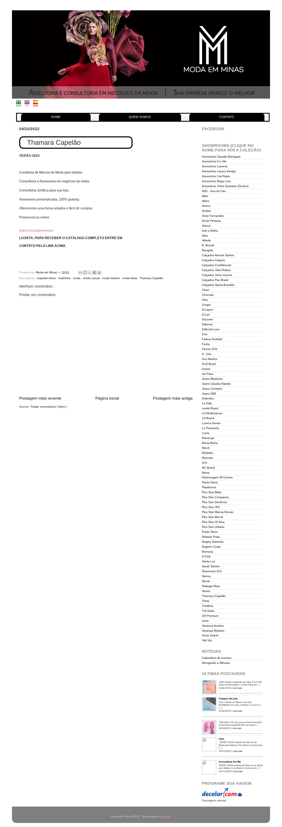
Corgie (206, 304)
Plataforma (209, 487)
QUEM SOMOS (140, 117)
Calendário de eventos (216, 657)
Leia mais (237, 688)
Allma (205, 201)
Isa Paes (207, 373)
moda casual (92, 278)
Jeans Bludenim (212, 378)
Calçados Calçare (213, 260)
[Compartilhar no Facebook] (94, 272)
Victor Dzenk (210, 635)
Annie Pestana (211, 220)
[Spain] (37, 104)
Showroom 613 (212, 571)
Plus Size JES (211, 507)
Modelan (207, 452)
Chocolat (207, 294)
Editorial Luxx (210, 329)
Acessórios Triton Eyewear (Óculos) (225, 186)
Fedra (206, 344)
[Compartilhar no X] (90, 272)
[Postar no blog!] (85, 272)
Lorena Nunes (211, 423)
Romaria (207, 551)
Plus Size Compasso (215, 497)
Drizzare (207, 319)
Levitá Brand (210, 408)
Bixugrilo (207, 250)
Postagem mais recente (40, 398)
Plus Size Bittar (212, 492)
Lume (205, 433)
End (204, 334)
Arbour (206, 225)
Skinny (206, 576)
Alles (205, 196)
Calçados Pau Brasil (215, 280)
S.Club (206, 556)
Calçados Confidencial (216, 265)
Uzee (205, 620)
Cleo (205, 299)
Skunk (206, 581)
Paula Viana (210, 482)
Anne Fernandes (213, 215)
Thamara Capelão (151, 278)
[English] (28, 104)
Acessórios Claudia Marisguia (221, 156)
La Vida (207, 403)
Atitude (206, 240)
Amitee (206, 210)
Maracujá (208, 438)
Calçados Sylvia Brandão (218, 285)
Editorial (207, 324)
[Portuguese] (20, 104)
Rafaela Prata (211, 536)
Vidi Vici (207, 640)
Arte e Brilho (210, 230)
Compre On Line (228, 698)
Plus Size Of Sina (213, 522)
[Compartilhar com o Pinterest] (99, 272)
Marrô (206, 447)
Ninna (206, 472)
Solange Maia (211, 586)
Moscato (207, 457)
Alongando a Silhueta (216, 662)
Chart (205, 289)
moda (77, 278)
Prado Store (210, 531)
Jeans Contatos (212, 388)
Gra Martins (209, 359)
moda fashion (111, 278)
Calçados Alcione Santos (218, 255)
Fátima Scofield (212, 339)
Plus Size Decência (214, 502)
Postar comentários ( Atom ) (49, 406)
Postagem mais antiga (173, 398)
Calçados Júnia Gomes (217, 275)
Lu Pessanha (210, 428)
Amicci (206, 206)
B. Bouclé (208, 245)
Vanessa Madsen (213, 630)
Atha (205, 235)
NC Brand (208, 467)
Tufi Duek (208, 610)
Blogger (165, 816)
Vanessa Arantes (213, 625)
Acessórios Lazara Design (219, 171)
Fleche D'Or (210, 349)
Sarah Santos (211, 566)
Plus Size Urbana (213, 527)
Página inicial (107, 398)
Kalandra (208, 398)
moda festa (130, 278)
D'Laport (207, 309)
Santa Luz (208, 561)
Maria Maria (210, 443)
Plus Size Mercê (212, 517)
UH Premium (210, 615)
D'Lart (206, 314)
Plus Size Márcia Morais (217, 512)
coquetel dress (47, 278)
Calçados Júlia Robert (216, 270)
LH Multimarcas (212, 413)
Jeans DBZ (209, 393)
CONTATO (226, 117)
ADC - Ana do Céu (214, 191)
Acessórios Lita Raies (216, 176)
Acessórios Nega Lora (216, 181)
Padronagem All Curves (217, 477)
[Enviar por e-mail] (80, 272)
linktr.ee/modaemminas (36, 230)
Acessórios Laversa (214, 166)
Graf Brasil (209, 364)
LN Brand (208, 418)
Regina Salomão (213, 541)
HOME (55, 117)
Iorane (206, 368)
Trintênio (207, 606)
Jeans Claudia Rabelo (216, 383)
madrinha (64, 278)
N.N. (205, 462)
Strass (206, 591)
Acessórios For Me (214, 161)
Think (205, 601)
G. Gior (206, 354)
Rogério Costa (211, 546)
